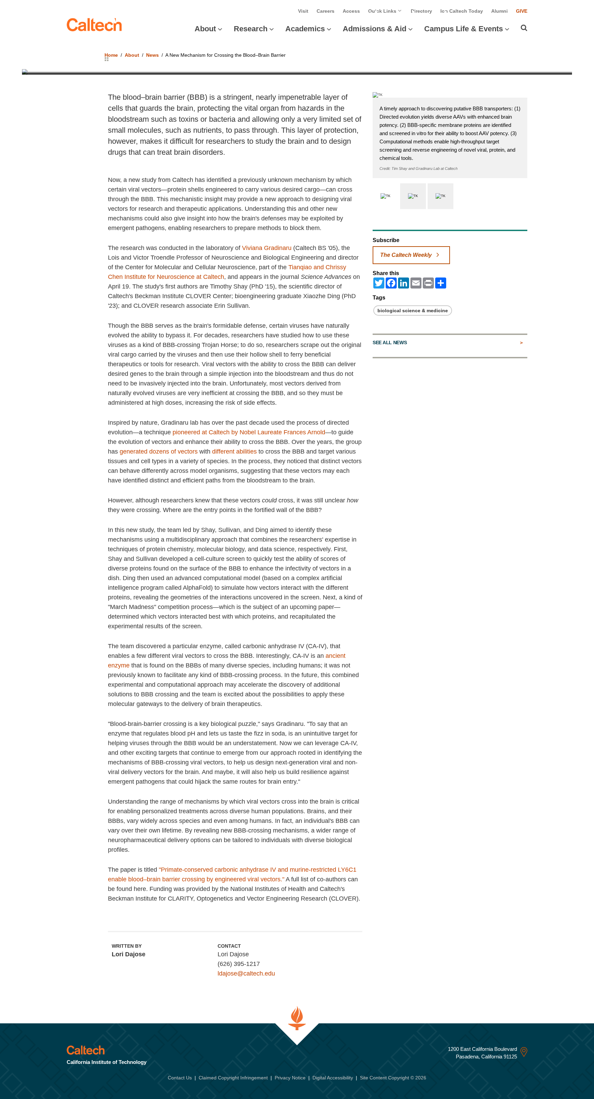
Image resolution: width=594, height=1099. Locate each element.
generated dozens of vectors (159, 451)
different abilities (234, 451)
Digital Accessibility (332, 1077)
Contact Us (180, 1077)
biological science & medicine (412, 310)
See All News (390, 342)
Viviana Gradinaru (267, 247)
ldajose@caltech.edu (246, 973)
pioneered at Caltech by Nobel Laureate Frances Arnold (249, 432)
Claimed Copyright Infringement (233, 1077)
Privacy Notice (290, 1077)
